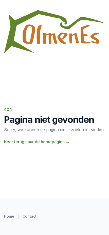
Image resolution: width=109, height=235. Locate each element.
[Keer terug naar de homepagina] (54, 32)
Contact (30, 216)
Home (9, 216)
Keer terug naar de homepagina (37, 141)
